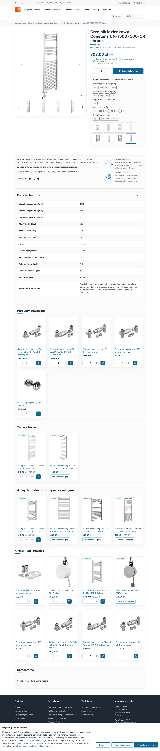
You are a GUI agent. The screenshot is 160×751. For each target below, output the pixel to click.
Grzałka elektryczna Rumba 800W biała (61, 591)
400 (95, 95)
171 (95, 111)
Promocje (19, 707)
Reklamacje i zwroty (57, 718)
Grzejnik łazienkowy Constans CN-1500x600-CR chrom (31, 466)
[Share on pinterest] (38, 178)
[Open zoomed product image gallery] (51, 65)
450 (101, 95)
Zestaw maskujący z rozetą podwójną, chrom (28, 591)
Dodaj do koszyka (128, 71)
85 (95, 103)
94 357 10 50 (124, 720)
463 (117, 111)
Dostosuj (103, 745)
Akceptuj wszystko (146, 745)
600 (112, 95)
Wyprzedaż (20, 718)
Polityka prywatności (57, 711)
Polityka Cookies (55, 722)
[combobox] (128, 16)
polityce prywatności (23, 746)
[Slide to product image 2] (43, 107)
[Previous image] (18, 107)
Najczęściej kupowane (24, 715)
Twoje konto (87, 701)
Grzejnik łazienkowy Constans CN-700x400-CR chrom (31, 529)
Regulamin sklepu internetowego (62, 715)
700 (95, 87)
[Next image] (83, 107)
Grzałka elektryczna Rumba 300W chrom (128, 591)
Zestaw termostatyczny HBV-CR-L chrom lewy (127, 350)
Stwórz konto (87, 715)
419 (111, 111)
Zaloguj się (86, 711)
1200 (107, 87)
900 (101, 87)
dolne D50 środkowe (109, 119)
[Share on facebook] (30, 178)
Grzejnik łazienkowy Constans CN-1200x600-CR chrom (63, 529)
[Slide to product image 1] (28, 107)
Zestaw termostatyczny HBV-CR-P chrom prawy (95, 350)
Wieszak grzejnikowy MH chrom (29, 404)
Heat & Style (96, 45)
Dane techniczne (28, 195)
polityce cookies (45, 746)
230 (106, 111)
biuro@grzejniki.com (127, 722)
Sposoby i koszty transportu (60, 707)
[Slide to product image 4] (73, 107)
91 (99, 103)
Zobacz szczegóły (60, 476)
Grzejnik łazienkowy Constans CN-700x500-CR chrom (95, 529)
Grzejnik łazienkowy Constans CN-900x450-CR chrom (128, 529)
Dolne (96, 119)
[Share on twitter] (34, 178)
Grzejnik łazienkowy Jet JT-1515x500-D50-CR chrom (62, 466)
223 (100, 111)
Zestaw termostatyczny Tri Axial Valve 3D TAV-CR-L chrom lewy (62, 352)
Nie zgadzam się (122, 745)
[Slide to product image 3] (58, 107)
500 (106, 95)
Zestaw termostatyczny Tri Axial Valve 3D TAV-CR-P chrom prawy (29, 352)
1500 (113, 87)
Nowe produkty (21, 711)
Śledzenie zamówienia (91, 707)
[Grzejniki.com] (17, 9)
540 (122, 111)
